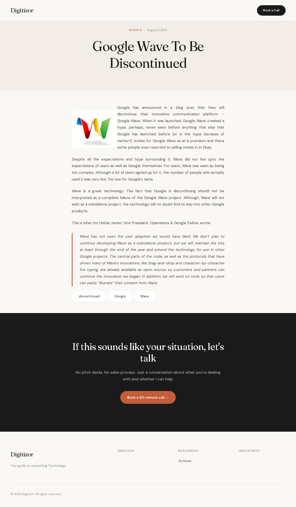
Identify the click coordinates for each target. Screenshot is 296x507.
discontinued (89, 296)
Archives (184, 461)
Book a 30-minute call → (148, 397)
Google (120, 296)
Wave (144, 296)
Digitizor (21, 10)
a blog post (182, 107)
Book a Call (271, 10)
